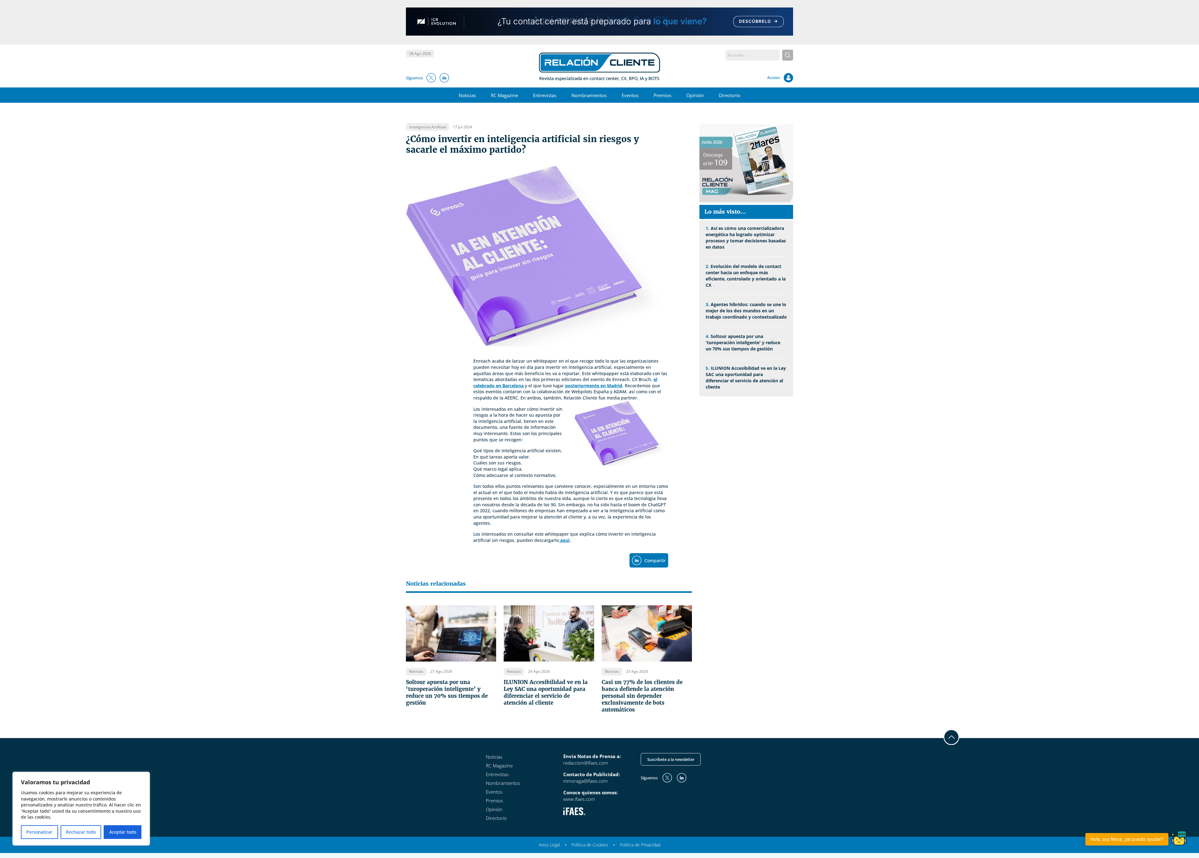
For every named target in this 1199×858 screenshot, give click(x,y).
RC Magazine (504, 95)
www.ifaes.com (579, 799)
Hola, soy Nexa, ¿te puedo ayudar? (1126, 839)
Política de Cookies (589, 845)
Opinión (695, 95)
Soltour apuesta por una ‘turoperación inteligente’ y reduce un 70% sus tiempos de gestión (447, 692)
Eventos (630, 95)
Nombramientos (589, 95)
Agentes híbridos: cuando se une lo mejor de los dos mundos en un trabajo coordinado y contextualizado (746, 310)
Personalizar (39, 832)
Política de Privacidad (640, 845)
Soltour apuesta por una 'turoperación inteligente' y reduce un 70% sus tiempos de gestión (743, 342)
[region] (81, 809)
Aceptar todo (122, 832)
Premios (662, 95)
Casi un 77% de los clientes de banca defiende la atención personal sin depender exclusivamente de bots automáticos (642, 696)
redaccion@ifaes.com (585, 763)
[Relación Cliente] (600, 66)
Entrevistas (544, 95)
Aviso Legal (549, 845)
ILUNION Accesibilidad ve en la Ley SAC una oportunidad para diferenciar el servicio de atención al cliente (546, 692)
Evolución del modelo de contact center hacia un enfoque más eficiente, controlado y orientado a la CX (746, 275)
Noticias (467, 95)
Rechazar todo (81, 832)
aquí (564, 540)
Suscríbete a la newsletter (670, 759)
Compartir (655, 560)
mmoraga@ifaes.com (585, 781)
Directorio (729, 95)
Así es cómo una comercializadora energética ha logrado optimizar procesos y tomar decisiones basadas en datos (746, 237)
